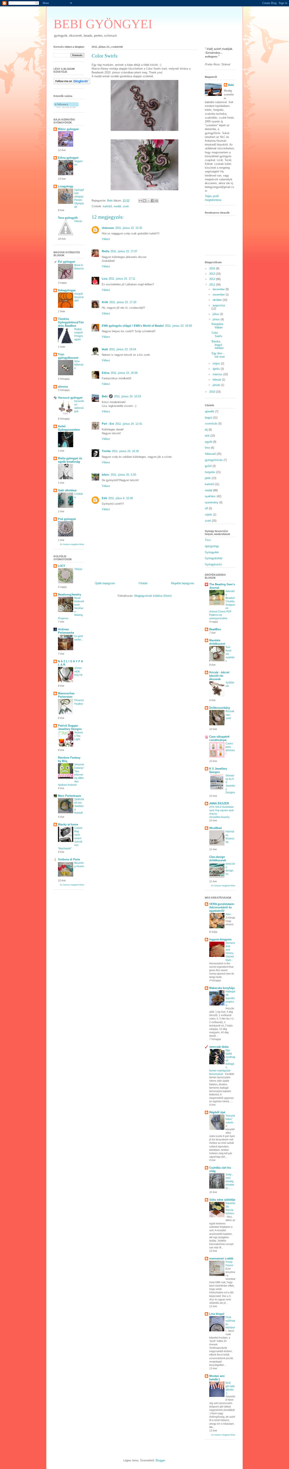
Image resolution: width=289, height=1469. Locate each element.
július (216, 314)
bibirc (105, 474)
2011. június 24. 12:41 (128, 423)
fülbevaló (210, 453)
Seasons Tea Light (78, 736)
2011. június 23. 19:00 (178, 325)
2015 (212, 268)
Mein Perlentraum (69, 795)
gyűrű (208, 466)
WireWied (215, 828)
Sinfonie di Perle (69, 859)
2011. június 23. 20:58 (124, 372)
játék (208, 478)
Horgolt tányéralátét (79, 297)
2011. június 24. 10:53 (127, 396)
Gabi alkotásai (67, 490)
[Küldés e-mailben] (140, 201)
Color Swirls (217, 334)
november (219, 294)
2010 (212, 391)
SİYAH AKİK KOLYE (78, 671)
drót (207, 435)
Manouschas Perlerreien (66, 695)
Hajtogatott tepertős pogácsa (230, 998)
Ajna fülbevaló (78, 365)
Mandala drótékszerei (217, 642)
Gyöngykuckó (213, 564)
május (217, 363)
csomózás (211, 423)
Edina (105, 372)
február (217, 379)
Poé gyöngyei (67, 519)
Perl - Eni (108, 423)
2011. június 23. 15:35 (128, 228)
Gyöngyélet (212, 552)
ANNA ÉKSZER (219, 803)
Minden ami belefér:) (217, 1377)
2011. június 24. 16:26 (125, 451)
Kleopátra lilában (217, 325)
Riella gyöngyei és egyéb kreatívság (70, 460)
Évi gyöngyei (66, 261)
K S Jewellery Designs (218, 770)
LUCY (61, 565)
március (218, 374)
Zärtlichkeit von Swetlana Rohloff (79, 806)
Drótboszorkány (219, 707)
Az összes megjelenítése (72, 544)
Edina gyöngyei (68, 157)
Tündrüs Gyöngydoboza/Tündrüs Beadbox (71, 322)
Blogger (160, 1460)
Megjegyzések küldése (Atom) (153, 595)
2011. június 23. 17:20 (122, 302)
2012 (212, 279)
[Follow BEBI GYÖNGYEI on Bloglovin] (72, 83)
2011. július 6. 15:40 (120, 498)
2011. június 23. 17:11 (122, 278)
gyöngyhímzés (214, 460)
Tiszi (208, 540)
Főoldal (143, 583)
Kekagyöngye (67, 290)
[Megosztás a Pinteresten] (156, 201)
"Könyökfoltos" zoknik (230, 1119)
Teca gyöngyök (68, 217)
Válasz (106, 239)
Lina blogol (216, 1313)
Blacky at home (68, 824)
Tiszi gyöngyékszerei (68, 356)
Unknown (108, 228)
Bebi (105, 396)
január (217, 385)
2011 (212, 284)
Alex (228, 914)
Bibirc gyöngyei (68, 129)
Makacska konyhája (222, 988)
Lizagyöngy (65, 186)
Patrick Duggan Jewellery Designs (70, 727)
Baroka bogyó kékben (218, 345)
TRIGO (78, 569)
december (219, 289)
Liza (104, 278)
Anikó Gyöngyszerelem (69, 428)
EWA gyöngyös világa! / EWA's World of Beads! (133, 325)
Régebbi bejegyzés (182, 583)
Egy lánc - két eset (218, 355)
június (217, 319)
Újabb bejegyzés (105, 583)
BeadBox (215, 629)
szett (126, 206)
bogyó (208, 417)
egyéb (208, 441)
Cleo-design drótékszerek (217, 858)
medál (117, 206)
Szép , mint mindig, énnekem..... (230, 1181)
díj (206, 429)
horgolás (210, 472)
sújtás (208, 514)
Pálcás (78, 221)
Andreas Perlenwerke (66, 631)
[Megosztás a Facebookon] (152, 201)
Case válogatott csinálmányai (219, 738)
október (218, 299)
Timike (106, 451)
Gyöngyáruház (214, 558)
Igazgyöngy (212, 546)
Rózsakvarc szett (230, 715)
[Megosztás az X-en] (148, 201)
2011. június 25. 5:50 (123, 474)
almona (63, 386)
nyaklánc (210, 496)
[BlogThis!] (144, 201)
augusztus (219, 305)
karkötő (107, 206)
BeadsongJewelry (69, 594)
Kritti (105, 302)
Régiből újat (217, 1112)
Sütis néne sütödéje (222, 1199)
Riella (105, 251)
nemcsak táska (218, 1046)
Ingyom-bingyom (220, 939)
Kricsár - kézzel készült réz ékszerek (219, 676)
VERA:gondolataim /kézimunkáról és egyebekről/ (221, 907)
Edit (104, 498)
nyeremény (211, 502)
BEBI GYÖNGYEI (103, 24)
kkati (105, 349)
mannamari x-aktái (221, 1258)
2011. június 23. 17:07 (123, 251)
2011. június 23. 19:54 (122, 349)
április (217, 368)
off (206, 508)
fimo (207, 447)
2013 (212, 273)
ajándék (209, 411)
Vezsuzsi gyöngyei (70, 397)
